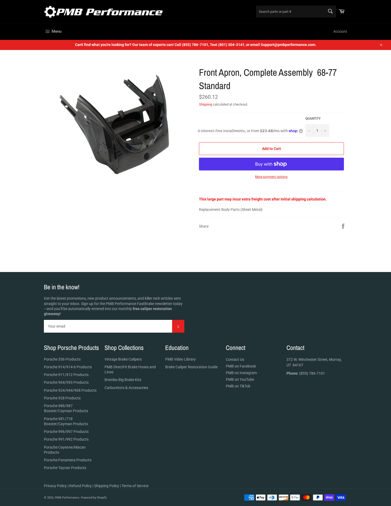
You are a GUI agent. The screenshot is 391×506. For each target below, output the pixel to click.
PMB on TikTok (238, 386)
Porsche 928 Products (62, 398)
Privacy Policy (55, 486)
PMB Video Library (180, 359)
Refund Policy (80, 486)
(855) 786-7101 (305, 373)
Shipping (205, 104)
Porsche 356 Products (62, 359)
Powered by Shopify (94, 497)
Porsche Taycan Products (65, 468)
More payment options (271, 177)
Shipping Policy (106, 486)
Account (340, 31)
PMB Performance (67, 497)
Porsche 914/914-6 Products (68, 367)
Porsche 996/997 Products (66, 431)
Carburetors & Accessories (126, 388)
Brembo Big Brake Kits (123, 380)
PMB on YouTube (240, 379)
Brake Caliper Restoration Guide (191, 367)
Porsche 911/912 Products (66, 375)
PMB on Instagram (241, 373)
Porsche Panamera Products (67, 460)
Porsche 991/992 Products (66, 439)
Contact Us (235, 359)
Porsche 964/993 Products (66, 382)
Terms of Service (135, 486)
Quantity (313, 118)
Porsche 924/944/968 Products (70, 390)
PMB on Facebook (241, 366)
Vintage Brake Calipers (123, 359)
